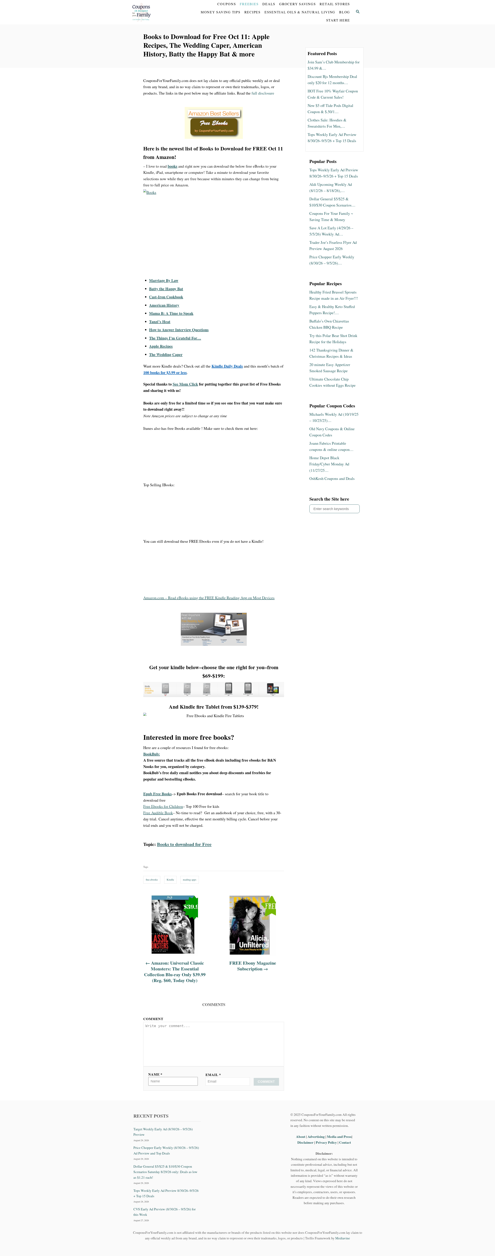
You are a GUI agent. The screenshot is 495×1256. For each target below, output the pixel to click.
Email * (213, 1074)
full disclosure (263, 93)
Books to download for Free (184, 844)
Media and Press (339, 1136)
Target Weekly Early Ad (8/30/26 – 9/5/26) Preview (163, 1132)
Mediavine (342, 1238)
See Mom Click (185, 384)
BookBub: (151, 754)
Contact (345, 1142)
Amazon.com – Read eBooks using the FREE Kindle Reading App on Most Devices (209, 597)
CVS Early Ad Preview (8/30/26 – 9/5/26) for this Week (164, 1212)
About (301, 1136)
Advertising (316, 1136)
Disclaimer (305, 1142)
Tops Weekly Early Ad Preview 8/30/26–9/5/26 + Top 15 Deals (166, 1193)
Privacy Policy (326, 1142)
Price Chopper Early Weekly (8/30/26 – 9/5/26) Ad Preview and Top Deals (166, 1150)
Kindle (170, 879)
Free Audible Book (158, 812)
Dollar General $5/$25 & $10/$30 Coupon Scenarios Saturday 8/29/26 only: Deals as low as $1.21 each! (165, 1172)
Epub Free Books (157, 794)
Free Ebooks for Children (163, 806)
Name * (155, 1074)
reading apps (189, 879)
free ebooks (152, 879)
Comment (153, 1018)
